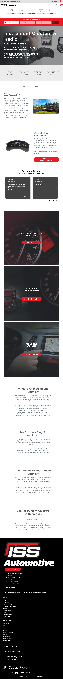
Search (55, 23)
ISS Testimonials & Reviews (10, 606)
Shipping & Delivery (8, 632)
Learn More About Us (22, 117)
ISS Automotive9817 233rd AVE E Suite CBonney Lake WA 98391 (14, 577)
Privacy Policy (6, 636)
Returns (5, 630)
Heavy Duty (6, 602)
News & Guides (7, 610)
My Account (6, 623)
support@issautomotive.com (15, 573)
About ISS (5, 608)
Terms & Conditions (8, 638)
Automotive (6, 600)
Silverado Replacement (46, 159)
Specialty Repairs (7, 604)
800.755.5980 (13, 570)
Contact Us (6, 628)
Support (54, 1)
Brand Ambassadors (8, 614)
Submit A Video (6, 616)
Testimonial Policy (7, 640)
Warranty (5, 634)
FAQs (4, 612)
